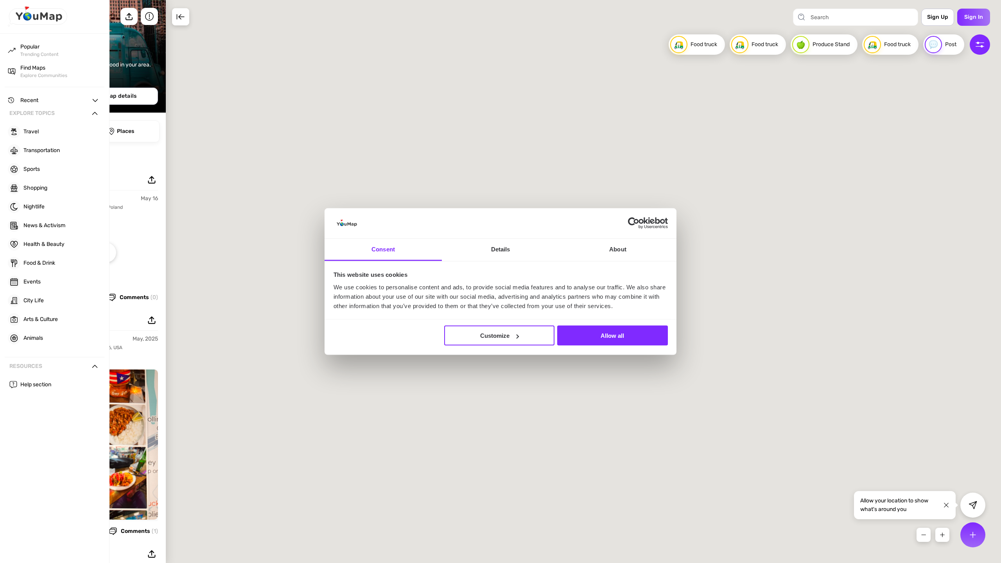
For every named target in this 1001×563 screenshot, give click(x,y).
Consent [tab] (383, 249)
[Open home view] (37, 24)
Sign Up (938, 17)
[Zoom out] (924, 535)
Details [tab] (500, 249)
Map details (120, 96)
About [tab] (617, 249)
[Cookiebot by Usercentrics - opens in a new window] (633, 223)
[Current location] (972, 505)
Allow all (612, 335)
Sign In (973, 17)
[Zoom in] (942, 535)
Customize (494, 335)
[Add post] (972, 534)
